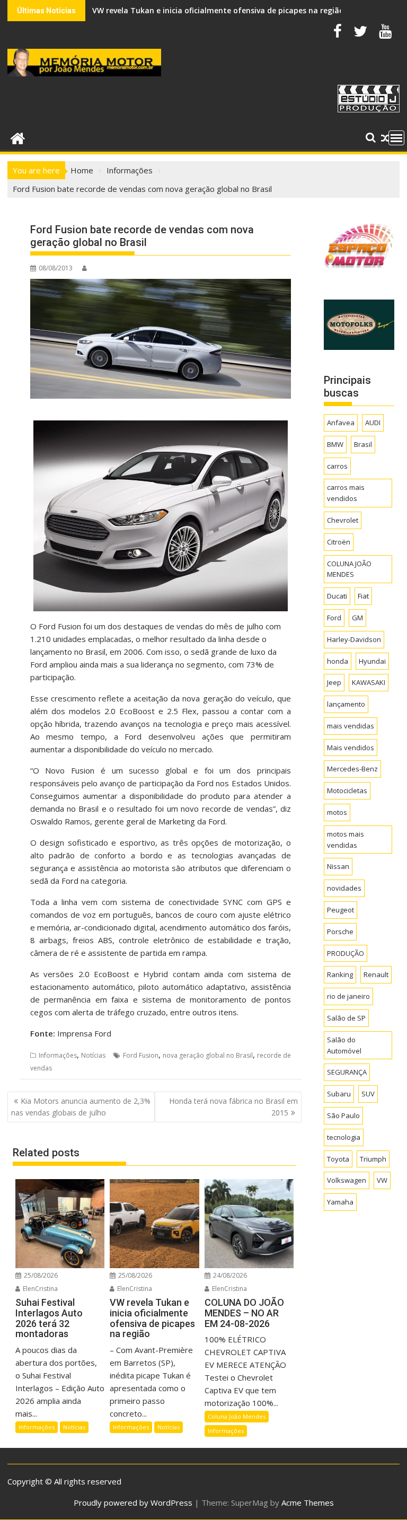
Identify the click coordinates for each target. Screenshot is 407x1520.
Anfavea (341, 422)
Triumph (373, 1159)
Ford (334, 617)
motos (337, 812)
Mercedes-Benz (352, 769)
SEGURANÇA (347, 1072)
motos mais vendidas (345, 839)
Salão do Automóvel (344, 1045)
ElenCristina (39, 1288)
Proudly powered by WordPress (133, 1502)
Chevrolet (342, 520)
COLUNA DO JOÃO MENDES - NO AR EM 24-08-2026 (184, 10)
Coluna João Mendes (237, 1416)
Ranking (340, 974)
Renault (376, 974)
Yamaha (340, 1202)
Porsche (340, 931)
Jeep (334, 682)
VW (382, 1180)
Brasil (363, 444)
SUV (368, 1094)
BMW (335, 444)
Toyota (338, 1159)
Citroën (338, 542)
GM (357, 617)
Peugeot (340, 910)
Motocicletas (347, 790)
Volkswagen (346, 1180)
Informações (58, 1055)
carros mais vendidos (346, 492)
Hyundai (372, 661)
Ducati (337, 596)
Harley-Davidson (354, 639)
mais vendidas (350, 726)
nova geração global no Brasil (208, 1055)
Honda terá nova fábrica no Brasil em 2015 (233, 1107)
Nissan (338, 866)
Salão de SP (346, 1018)
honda (337, 661)
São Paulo (343, 1115)
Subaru (339, 1094)
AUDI (373, 422)
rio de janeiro (348, 996)
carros (337, 466)
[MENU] (396, 137)
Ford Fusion (140, 1055)
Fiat (363, 596)
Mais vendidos (350, 747)
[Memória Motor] (18, 137)
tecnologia (343, 1137)
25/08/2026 (40, 1275)
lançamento (346, 704)
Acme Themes (307, 1502)
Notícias (93, 1055)
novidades (344, 888)
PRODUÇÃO (345, 953)
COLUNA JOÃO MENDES (349, 569)
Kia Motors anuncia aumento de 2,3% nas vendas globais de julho (81, 1107)
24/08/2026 (229, 1275)
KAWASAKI (368, 682)
